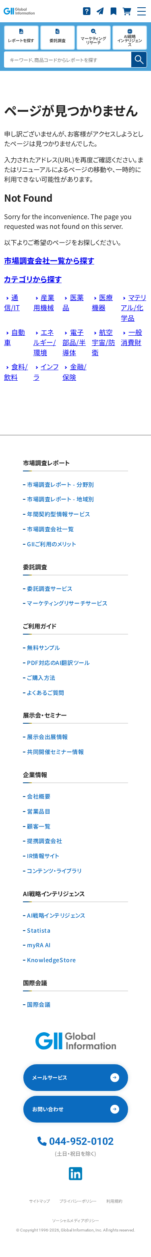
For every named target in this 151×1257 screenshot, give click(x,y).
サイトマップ (39, 1201)
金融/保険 (74, 371)
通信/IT (12, 302)
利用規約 (114, 1201)
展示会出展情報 (47, 736)
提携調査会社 (44, 840)
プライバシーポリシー (78, 1201)
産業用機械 (43, 302)
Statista (38, 930)
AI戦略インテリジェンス (56, 915)
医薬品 (72, 302)
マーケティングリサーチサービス (67, 603)
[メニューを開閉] (141, 11)
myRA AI (39, 945)
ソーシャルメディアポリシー (75, 1220)
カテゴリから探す (33, 278)
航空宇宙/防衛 (103, 342)
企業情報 (35, 775)
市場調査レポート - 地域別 (60, 499)
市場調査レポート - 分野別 (60, 484)
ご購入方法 (41, 677)
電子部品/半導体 (74, 342)
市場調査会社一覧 (50, 529)
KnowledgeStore (51, 960)
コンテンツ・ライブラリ (54, 870)
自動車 (14, 337)
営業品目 (38, 811)
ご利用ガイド (39, 626)
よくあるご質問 (45, 692)
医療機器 (102, 302)
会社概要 (38, 796)
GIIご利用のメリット (51, 544)
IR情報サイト (43, 855)
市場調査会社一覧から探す (49, 260)
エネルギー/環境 (44, 342)
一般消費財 (131, 337)
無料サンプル (43, 647)
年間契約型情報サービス (58, 514)
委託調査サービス (49, 588)
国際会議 (38, 1004)
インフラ (45, 371)
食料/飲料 (16, 371)
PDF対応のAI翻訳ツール (58, 662)
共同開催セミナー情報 (55, 751)
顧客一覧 (38, 826)
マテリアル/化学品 (133, 307)
